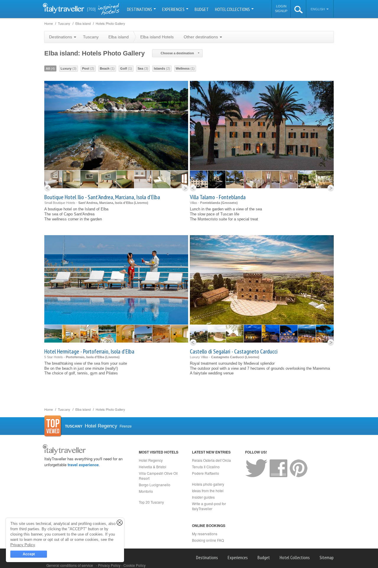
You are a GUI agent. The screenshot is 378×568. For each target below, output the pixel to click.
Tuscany (91, 37)
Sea (143, 68)
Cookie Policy (134, 565)
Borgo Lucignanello (154, 484)
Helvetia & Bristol (152, 466)
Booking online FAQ (208, 540)
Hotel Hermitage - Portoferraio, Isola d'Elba (89, 351)
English (318, 9)
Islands (162, 68)
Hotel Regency (151, 460)
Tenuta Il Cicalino (206, 466)
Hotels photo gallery (208, 484)
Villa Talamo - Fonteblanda (218, 197)
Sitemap (327, 557)
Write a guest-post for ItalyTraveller (209, 506)
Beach (107, 68)
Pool (88, 68)
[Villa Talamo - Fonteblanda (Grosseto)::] (199, 179)
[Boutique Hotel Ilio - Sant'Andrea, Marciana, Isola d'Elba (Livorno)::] (53, 179)
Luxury (68, 68)
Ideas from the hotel (208, 490)
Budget (202, 9)
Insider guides (203, 497)
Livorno (141, 202)
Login (281, 6)
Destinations (140, 9)
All (50, 68)
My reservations (204, 533)
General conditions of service (69, 565)
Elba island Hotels (157, 37)
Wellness (185, 68)
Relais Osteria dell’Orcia (211, 460)
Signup (281, 11)
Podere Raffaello (205, 473)
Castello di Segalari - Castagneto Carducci (234, 351)
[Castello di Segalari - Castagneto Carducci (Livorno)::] (199, 334)
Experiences (173, 9)
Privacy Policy (109, 565)
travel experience (83, 464)
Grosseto (229, 202)
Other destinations (201, 37)
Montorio (146, 491)
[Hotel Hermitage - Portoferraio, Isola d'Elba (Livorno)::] (53, 334)
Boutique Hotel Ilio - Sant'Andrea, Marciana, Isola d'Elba (102, 197)
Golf (126, 68)
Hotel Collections (233, 9)
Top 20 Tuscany (151, 502)
